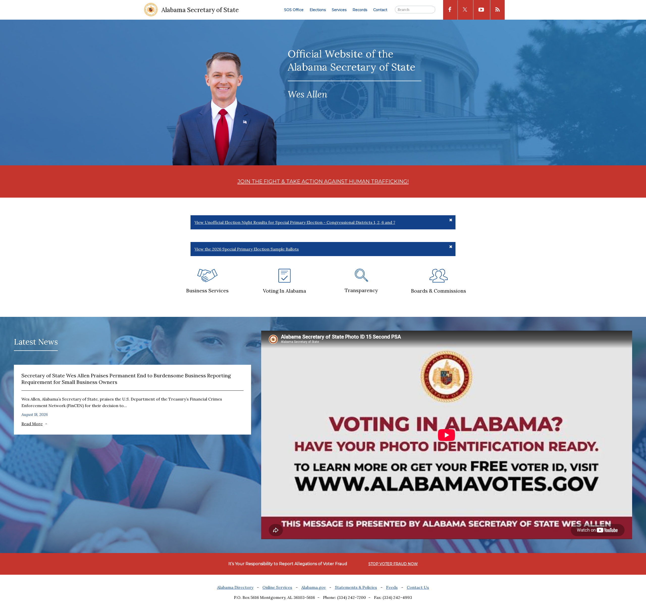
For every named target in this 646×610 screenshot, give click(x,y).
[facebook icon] (449, 10)
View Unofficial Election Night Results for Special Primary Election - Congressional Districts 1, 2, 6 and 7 (295, 222)
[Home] (151, 10)
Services (339, 10)
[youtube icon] (481, 10)
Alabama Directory (235, 587)
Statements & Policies (356, 587)
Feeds (392, 587)
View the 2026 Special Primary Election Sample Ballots (247, 249)
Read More (32, 423)
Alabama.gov (313, 587)
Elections (318, 10)
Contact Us (418, 587)
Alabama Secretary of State (200, 10)
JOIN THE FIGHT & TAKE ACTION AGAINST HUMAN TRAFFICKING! (323, 181)
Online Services (277, 587)
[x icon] (465, 10)
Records (360, 10)
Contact (380, 10)
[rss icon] (497, 10)
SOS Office (294, 10)
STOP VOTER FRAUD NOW (393, 564)
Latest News (36, 342)
